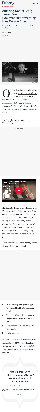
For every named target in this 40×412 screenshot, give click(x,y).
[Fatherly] (8, 3)
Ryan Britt (7, 33)
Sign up (20, 395)
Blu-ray (27, 93)
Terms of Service (26, 389)
